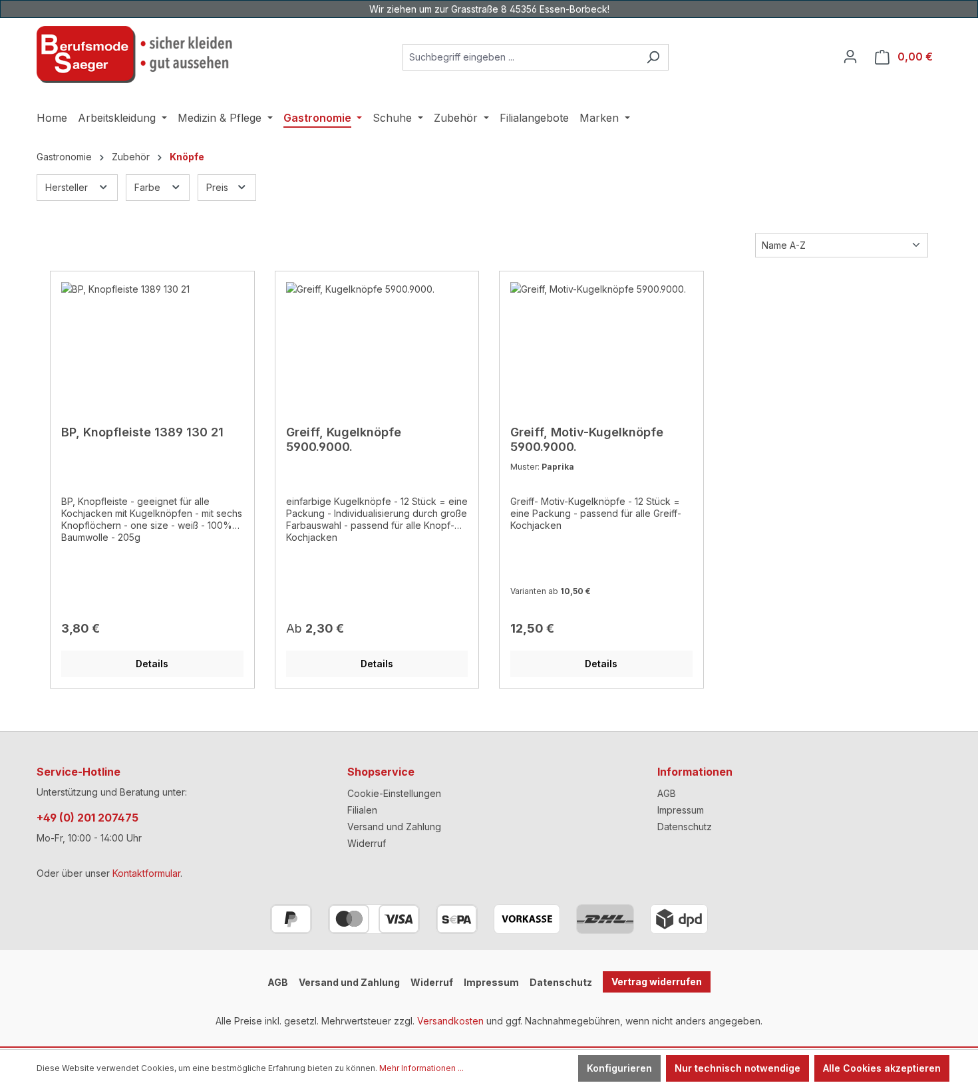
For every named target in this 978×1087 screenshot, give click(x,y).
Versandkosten (450, 1020)
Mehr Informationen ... (421, 1068)
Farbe (148, 187)
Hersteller (67, 187)
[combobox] (520, 57)
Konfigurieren (619, 1068)
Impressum (680, 810)
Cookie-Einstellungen (394, 793)
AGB (666, 793)
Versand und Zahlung (394, 826)
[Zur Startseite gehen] (136, 54)
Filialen (362, 810)
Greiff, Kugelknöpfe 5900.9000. (343, 439)
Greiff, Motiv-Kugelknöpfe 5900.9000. (586, 439)
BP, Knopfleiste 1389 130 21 (142, 432)
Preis (218, 187)
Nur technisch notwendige (737, 1068)
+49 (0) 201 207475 (87, 817)
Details (152, 663)
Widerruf (366, 843)
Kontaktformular (146, 873)
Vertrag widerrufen (656, 981)
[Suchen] (653, 57)
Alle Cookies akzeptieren (882, 1068)
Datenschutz (684, 826)
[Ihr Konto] (850, 56)
